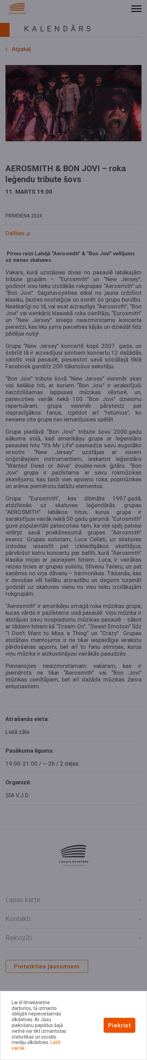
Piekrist (119, 1025)
